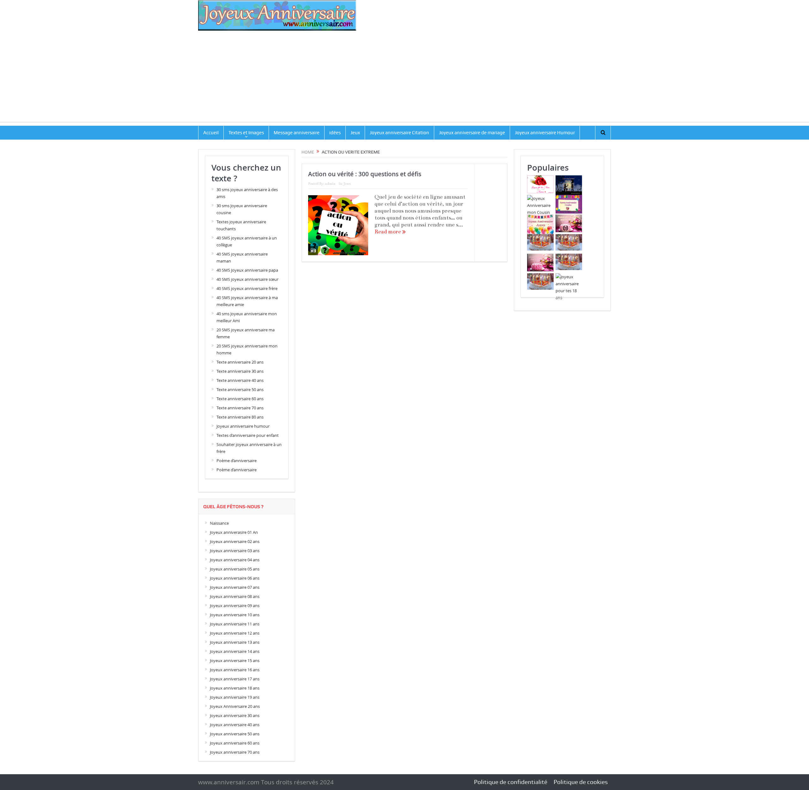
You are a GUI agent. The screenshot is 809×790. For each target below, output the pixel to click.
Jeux (355, 133)
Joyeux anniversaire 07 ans (234, 587)
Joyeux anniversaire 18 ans (234, 688)
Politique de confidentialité (510, 782)
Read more (388, 231)
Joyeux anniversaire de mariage (472, 133)
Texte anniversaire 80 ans (240, 417)
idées (335, 133)
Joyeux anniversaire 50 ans (234, 734)
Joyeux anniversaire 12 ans (234, 633)
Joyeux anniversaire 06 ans (234, 578)
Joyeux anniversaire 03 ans (234, 550)
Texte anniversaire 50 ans (240, 389)
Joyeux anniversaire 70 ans (234, 752)
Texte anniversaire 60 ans (240, 398)
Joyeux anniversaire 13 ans (234, 642)
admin (330, 184)
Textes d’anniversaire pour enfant (247, 435)
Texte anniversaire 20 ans (240, 362)
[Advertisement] (404, 77)
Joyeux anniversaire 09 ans (234, 605)
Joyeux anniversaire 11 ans (234, 624)
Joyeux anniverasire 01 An (234, 532)
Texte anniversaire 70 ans (240, 408)
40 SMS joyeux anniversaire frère (246, 288)
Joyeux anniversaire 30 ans (234, 715)
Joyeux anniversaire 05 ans (234, 569)
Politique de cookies (581, 782)
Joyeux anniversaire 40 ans (234, 724)
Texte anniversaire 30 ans (240, 371)
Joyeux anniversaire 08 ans (234, 596)
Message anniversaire (296, 133)
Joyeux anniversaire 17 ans (234, 679)
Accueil (211, 133)
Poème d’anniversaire (236, 460)
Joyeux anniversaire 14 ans (234, 651)
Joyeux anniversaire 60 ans (234, 743)
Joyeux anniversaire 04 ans (234, 560)
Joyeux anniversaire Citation (399, 133)
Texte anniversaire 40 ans (240, 380)
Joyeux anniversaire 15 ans (234, 660)
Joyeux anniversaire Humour (545, 133)
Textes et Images (246, 133)
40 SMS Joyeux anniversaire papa (247, 270)
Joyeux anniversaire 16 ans (234, 669)
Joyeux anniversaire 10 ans (234, 615)
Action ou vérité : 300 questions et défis (364, 174)
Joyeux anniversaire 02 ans (234, 541)
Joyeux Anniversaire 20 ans (235, 706)
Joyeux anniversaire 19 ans (234, 697)
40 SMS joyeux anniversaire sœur (247, 279)
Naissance (219, 523)
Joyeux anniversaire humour (243, 426)
